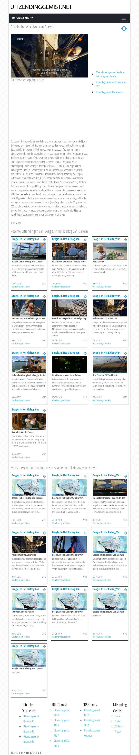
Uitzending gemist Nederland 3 (31, 739)
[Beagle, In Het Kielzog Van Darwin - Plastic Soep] (110, 251)
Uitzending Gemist (22, 18)
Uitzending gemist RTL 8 (62, 743)
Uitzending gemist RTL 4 (62, 712)
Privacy (118, 731)
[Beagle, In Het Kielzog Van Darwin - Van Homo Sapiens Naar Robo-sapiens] (69, 364)
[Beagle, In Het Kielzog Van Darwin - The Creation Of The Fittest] (110, 364)
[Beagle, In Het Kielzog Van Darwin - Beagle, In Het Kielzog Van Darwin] (29, 251)
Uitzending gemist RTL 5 (62, 722)
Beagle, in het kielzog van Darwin (32, 26)
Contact (118, 721)
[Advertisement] (49, 107)
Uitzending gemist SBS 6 (92, 722)
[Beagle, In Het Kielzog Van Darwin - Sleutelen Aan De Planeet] (29, 421)
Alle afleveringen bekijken (21, 286)
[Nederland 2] (124, 28)
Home (117, 716)
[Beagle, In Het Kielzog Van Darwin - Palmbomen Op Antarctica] (110, 307)
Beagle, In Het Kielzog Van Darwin (25, 240)
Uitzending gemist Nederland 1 (31, 718)
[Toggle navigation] (123, 18)
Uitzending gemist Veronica (92, 733)
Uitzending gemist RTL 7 (62, 733)
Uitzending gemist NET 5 (92, 712)
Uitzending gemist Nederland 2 (109, 92)
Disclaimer (119, 726)
